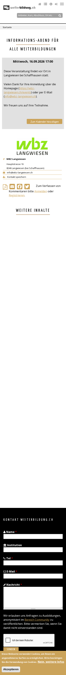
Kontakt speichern (16, 176)
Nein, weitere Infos (51, 662)
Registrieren (17, 195)
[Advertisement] (33, 362)
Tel (9, 558)
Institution (14, 545)
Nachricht (14, 585)
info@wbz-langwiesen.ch (20, 96)
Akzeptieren (11, 669)
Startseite (7, 27)
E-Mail (11, 571)
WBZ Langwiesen (16, 159)
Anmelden (40, 191)
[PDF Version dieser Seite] (6, 188)
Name (11, 532)
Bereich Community (37, 620)
